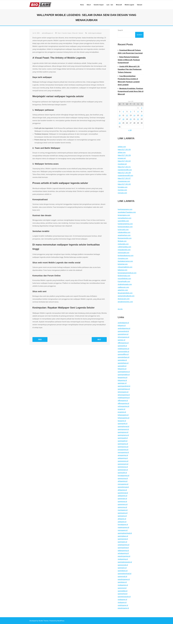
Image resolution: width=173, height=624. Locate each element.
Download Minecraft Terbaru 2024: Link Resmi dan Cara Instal (130, 51)
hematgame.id (123, 524)
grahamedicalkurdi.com (126, 296)
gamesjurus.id (123, 467)
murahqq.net (122, 164)
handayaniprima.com (125, 224)
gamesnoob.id (123, 565)
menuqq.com (122, 193)
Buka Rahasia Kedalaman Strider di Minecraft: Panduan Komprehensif (129, 60)
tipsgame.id (122, 421)
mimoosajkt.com (123, 252)
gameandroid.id (123, 331)
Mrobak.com (122, 241)
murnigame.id (122, 510)
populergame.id (123, 608)
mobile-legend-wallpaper (95, 33)
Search (120, 30)
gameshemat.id (123, 487)
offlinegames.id (123, 343)
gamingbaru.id (123, 536)
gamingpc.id (122, 383)
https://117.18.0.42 (124, 161)
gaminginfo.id (122, 423)
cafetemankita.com (124, 247)
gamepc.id (121, 340)
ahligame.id (122, 519)
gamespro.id (122, 568)
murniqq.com (122, 190)
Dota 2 (59, 33)
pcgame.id (121, 409)
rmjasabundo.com (124, 250)
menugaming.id (123, 452)
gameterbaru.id (123, 363)
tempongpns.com (124, 215)
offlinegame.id (123, 400)
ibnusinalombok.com (125, 293)
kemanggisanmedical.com (127, 273)
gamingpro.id (122, 542)
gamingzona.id (123, 447)
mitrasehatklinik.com (125, 267)
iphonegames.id (123, 337)
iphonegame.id (123, 392)
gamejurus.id (122, 501)
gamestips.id (122, 360)
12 (127, 115)
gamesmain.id (123, 470)
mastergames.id (123, 527)
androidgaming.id (124, 328)
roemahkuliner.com (124, 218)
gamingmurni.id (123, 429)
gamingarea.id (123, 444)
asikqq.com (122, 147)
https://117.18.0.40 (124, 184)
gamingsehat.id (123, 547)
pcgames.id (122, 412)
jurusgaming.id (123, 449)
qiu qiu (120, 309)
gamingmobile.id (124, 374)
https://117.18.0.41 (124, 167)
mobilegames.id (123, 349)
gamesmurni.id (123, 464)
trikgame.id (122, 325)
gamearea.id (122, 516)
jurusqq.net (122, 158)
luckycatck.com (123, 229)
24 (120, 123)
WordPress (60, 620)
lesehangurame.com (125, 209)
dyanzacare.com (123, 299)
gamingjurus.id (123, 432)
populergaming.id (124, 556)
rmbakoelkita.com (124, 232)
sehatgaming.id (123, 553)
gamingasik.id (123, 438)
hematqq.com (122, 187)
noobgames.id (123, 585)
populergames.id (124, 579)
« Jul (130, 130)
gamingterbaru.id (124, 389)
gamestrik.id (122, 366)
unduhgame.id (123, 605)
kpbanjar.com (122, 270)
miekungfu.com (123, 244)
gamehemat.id (123, 493)
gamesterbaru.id (123, 357)
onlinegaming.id (123, 406)
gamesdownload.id (124, 573)
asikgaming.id (123, 458)
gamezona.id (122, 507)
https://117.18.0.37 (124, 178)
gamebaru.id (122, 582)
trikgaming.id (122, 380)
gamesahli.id (122, 472)
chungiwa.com (123, 258)
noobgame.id (122, 599)
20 (131, 119)
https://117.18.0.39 (124, 155)
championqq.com (124, 181)
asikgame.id (122, 522)
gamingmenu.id (123, 435)
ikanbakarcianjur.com (125, 261)
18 (123, 119)
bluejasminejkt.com (124, 238)
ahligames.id (122, 490)
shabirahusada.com (125, 284)
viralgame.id (122, 602)
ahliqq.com (122, 152)
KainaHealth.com (124, 281)
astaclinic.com (123, 290)
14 (134, 115)
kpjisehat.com (123, 264)
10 (120, 115)
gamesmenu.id (123, 461)
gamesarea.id (122, 513)
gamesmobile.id (123, 351)
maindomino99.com (125, 170)
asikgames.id (122, 496)
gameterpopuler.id (124, 596)
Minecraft (75, 33)
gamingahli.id (122, 441)
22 (138, 119)
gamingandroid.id (124, 386)
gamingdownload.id (125, 533)
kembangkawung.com (125, 255)
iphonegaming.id (124, 395)
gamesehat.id (122, 594)
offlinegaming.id (123, 403)
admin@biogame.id (47, 33)
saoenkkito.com (123, 221)
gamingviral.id (123, 539)
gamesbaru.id (122, 571)
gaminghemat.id (123, 426)
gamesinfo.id (122, 346)
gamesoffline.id (123, 354)
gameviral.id (122, 588)
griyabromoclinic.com (125, 302)
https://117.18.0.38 (124, 173)
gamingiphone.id (124, 372)
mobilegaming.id (124, 397)
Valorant (80, 33)
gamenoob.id (122, 576)
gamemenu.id (122, 504)
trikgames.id (122, 369)
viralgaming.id (123, 559)
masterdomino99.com (125, 175)
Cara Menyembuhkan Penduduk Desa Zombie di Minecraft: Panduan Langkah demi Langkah (129, 80)
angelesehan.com (124, 235)
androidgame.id (123, 323)
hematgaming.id (123, 475)
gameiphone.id (123, 334)
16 (142, 115)
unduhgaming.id (123, 545)
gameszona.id (123, 478)
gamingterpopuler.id (125, 562)
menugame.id (122, 530)
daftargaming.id (123, 550)
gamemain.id (122, 498)
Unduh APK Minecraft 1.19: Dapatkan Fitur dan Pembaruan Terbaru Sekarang (129, 69)
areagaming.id (123, 455)
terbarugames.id (123, 418)
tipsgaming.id (122, 377)
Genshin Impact (66, 33)
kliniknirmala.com (124, 275)
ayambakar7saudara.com (127, 212)
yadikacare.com (123, 287)
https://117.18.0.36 (124, 149)
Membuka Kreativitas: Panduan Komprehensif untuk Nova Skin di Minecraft (130, 91)
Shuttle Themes (44, 620)
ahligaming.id (122, 481)
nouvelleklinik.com (124, 278)
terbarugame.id (123, 415)
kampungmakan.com (125, 227)
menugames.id (123, 484)
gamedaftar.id (122, 591)
